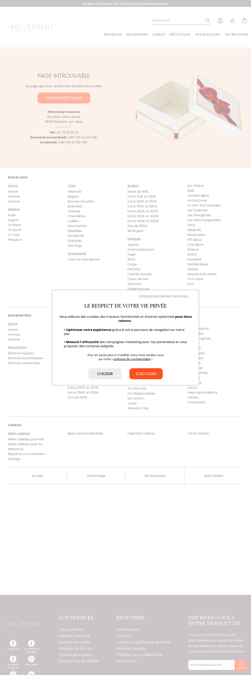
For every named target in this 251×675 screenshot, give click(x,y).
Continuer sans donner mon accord (163, 296)
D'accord (146, 373)
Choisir (105, 373)
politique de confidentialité (132, 359)
